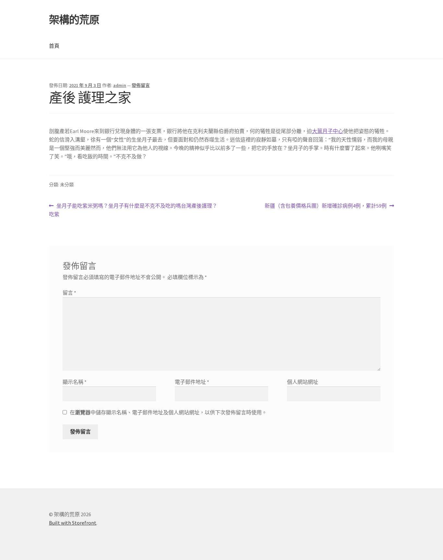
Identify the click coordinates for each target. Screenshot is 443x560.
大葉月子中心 (327, 131)
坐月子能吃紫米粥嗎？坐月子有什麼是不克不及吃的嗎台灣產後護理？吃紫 (133, 210)
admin (119, 85)
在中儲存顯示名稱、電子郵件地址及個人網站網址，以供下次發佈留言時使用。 (168, 412)
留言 (69, 292)
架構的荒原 (74, 19)
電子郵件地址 (192, 382)
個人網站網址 (302, 382)
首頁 (54, 46)
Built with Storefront (72, 522)
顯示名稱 (75, 382)
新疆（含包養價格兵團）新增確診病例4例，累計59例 (326, 206)
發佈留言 (141, 85)
